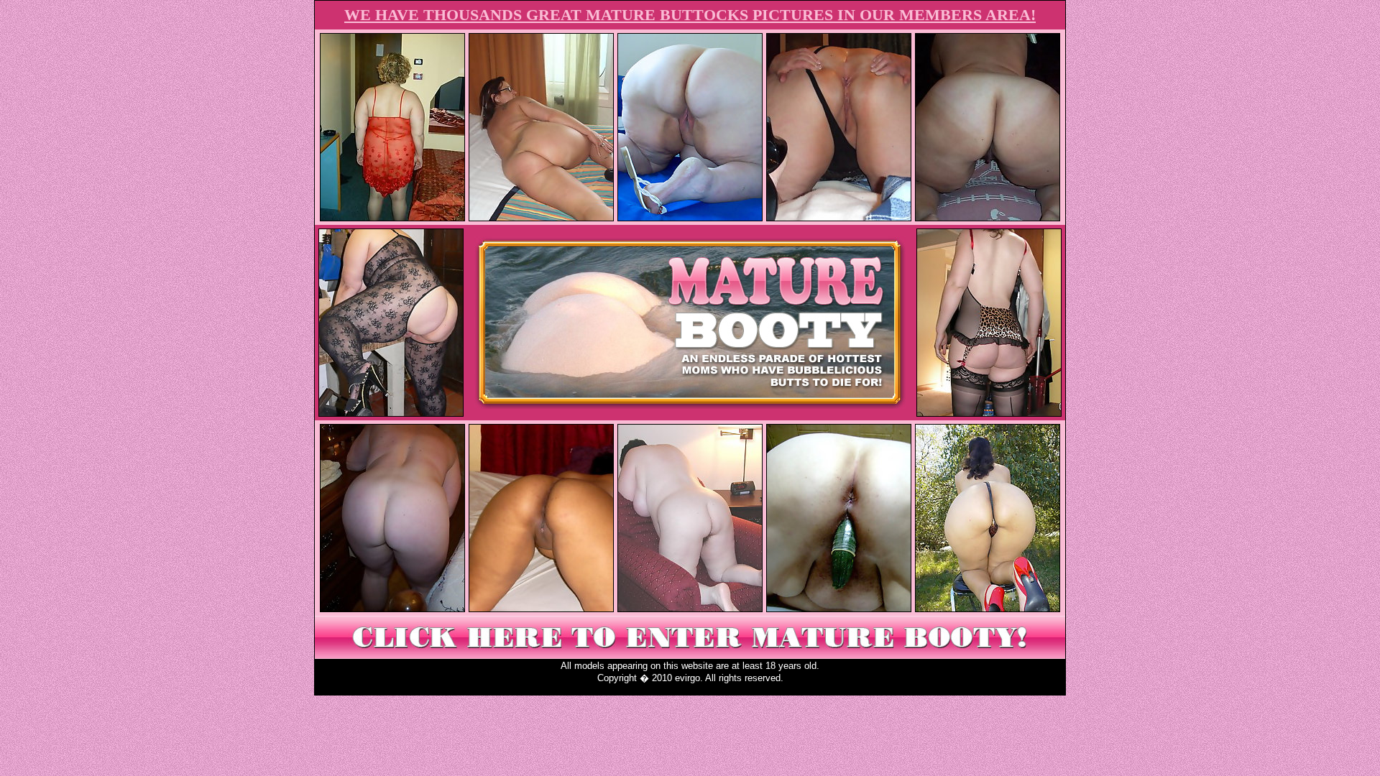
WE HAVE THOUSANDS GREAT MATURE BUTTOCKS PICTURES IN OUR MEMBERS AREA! (690, 15)
